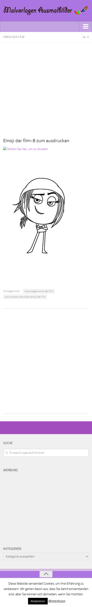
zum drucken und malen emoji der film (25, 296)
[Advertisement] (46, 88)
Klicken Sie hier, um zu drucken (27, 149)
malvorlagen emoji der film (38, 291)
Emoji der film (13, 37)
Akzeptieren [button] (38, 601)
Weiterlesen (56, 601)
